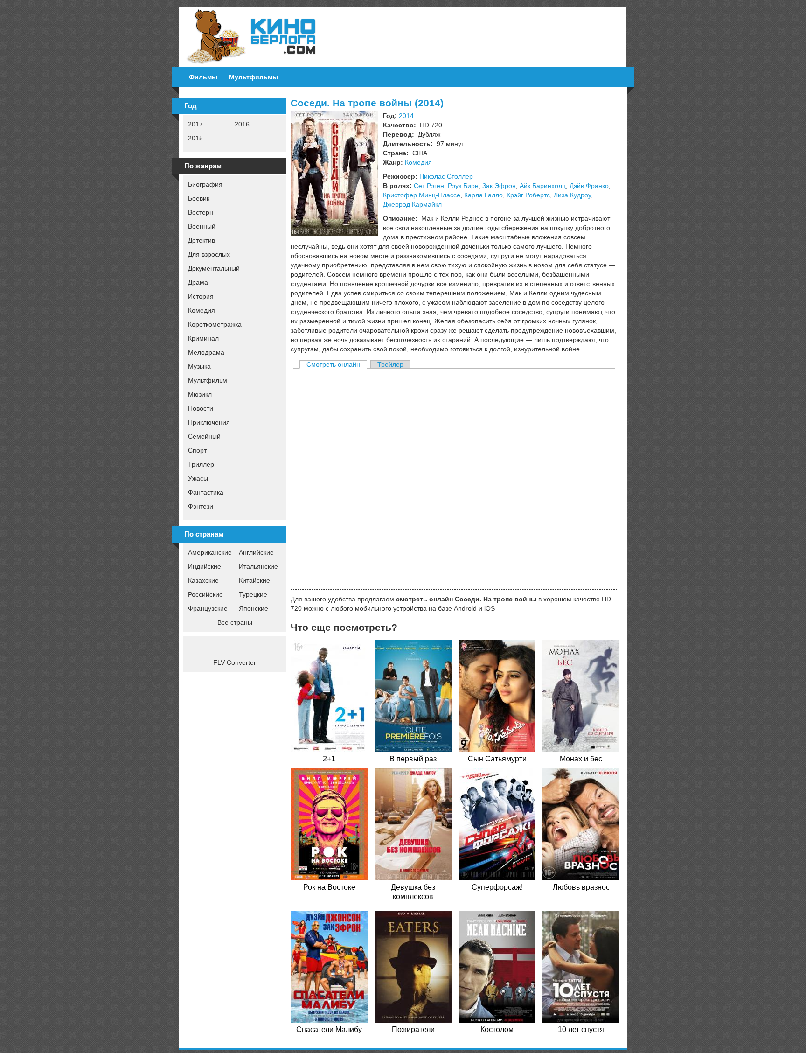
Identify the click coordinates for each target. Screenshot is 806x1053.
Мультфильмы (253, 77)
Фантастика (205, 492)
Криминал (203, 338)
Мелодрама (206, 352)
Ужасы (198, 478)
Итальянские (258, 566)
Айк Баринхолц (543, 185)
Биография (205, 184)
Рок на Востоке (329, 887)
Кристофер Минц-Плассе (421, 195)
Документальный (214, 268)
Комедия (201, 310)
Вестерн (200, 212)
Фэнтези (200, 506)
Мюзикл (200, 394)
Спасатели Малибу (329, 1029)
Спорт (197, 450)
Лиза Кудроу (572, 195)
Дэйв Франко (589, 185)
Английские (256, 552)
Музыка (199, 366)
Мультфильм (207, 380)
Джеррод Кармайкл (412, 204)
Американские (210, 552)
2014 (406, 115)
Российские (205, 594)
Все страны (234, 622)
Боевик (198, 198)
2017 (195, 124)
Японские (253, 608)
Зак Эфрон (499, 185)
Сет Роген (429, 185)
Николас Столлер (446, 176)
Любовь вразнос (581, 887)
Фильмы (203, 77)
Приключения (209, 422)
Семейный (204, 436)
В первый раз (413, 759)
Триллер (201, 464)
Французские (208, 608)
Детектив (201, 240)
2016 (242, 124)
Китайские (254, 580)
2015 (195, 138)
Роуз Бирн (463, 185)
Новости (200, 408)
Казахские (203, 580)
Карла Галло (483, 195)
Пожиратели (413, 1029)
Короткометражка (215, 324)
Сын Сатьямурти (497, 759)
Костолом (497, 1029)
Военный (201, 226)
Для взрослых (209, 254)
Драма (198, 282)
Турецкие (253, 594)
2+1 (329, 759)
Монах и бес (581, 759)
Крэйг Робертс (528, 195)
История (201, 296)
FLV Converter (234, 662)
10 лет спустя (581, 1029)
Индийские (204, 566)
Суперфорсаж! (497, 887)
